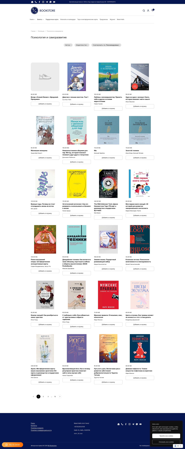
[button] (144, 10)
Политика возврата (37, 428)
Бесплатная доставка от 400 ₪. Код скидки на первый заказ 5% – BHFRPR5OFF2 (92, 2)
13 (55, 396)
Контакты (34, 425)
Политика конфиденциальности (41, 430)
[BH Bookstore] (43, 10)
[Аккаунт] (148, 10)
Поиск (33, 423)
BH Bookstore (52, 445)
